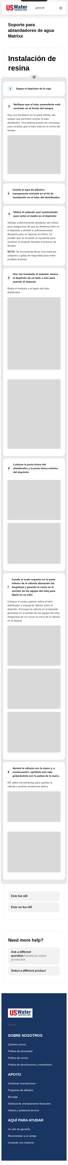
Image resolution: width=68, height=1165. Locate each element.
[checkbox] (34, 896)
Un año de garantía (19, 1129)
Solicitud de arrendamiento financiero (29, 1103)
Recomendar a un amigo (22, 1135)
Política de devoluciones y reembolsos (30, 1064)
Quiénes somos (17, 1044)
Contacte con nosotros (21, 1142)
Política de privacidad (20, 1051)
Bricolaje (13, 1096)
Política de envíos (18, 1057)
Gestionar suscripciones (22, 1083)
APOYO (39, 8)
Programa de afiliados (20, 1090)
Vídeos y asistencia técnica (23, 1110)
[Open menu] (60, 8)
